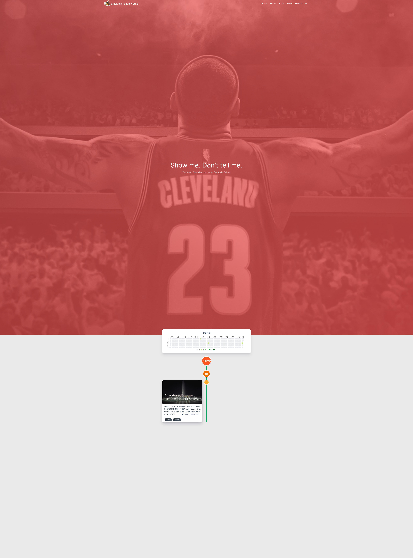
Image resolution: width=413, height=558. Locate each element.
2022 (207, 361)
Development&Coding (192, 414)
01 (206, 374)
